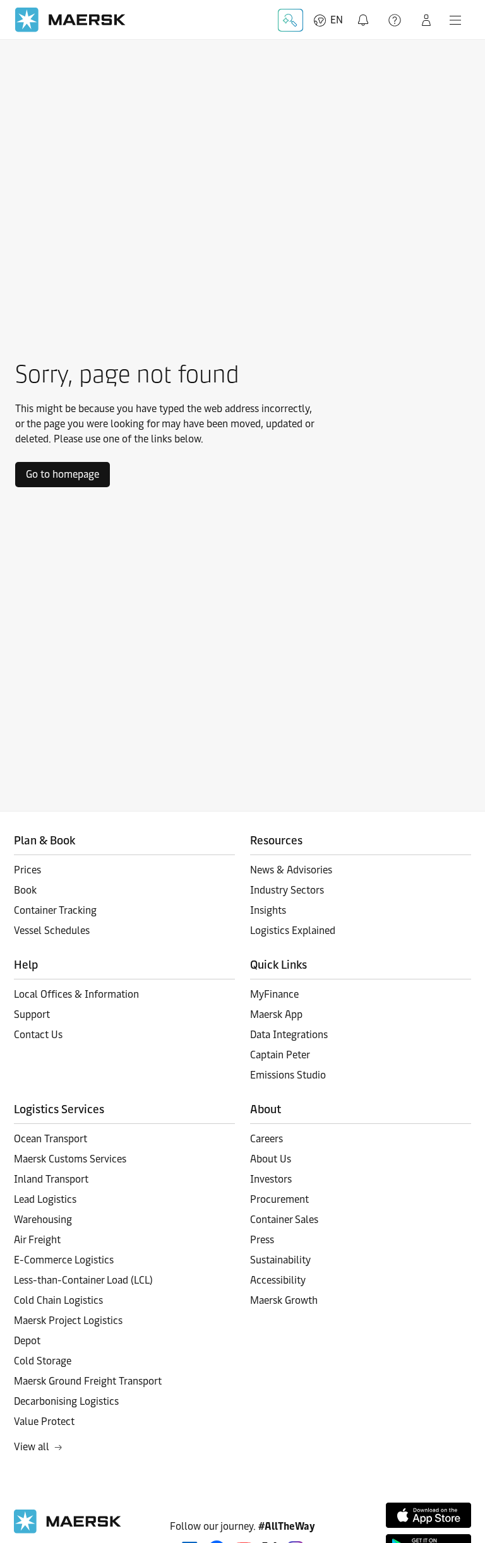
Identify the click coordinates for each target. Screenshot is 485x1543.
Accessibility (278, 1280)
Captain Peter (280, 1055)
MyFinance (274, 994)
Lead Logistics (45, 1199)
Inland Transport (51, 1179)
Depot (27, 1341)
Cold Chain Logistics (58, 1300)
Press (262, 1240)
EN (336, 20)
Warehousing (43, 1220)
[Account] (426, 20)
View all (31, 1447)
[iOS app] (428, 1515)
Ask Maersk (290, 20)
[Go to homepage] (70, 20)
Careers (266, 1139)
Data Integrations (289, 1035)
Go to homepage (62, 474)
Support (396, 20)
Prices (27, 870)
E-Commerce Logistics (64, 1260)
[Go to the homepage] (67, 1530)
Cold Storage (42, 1361)
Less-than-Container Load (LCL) (83, 1280)
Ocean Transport (50, 1139)
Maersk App (276, 1014)
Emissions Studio (288, 1075)
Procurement (279, 1199)
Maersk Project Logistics (68, 1321)
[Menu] (455, 20)
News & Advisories (291, 870)
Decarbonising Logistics (66, 1401)
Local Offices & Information (76, 994)
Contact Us (38, 1035)
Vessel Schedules (52, 931)
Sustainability (280, 1260)
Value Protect (44, 1422)
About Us (270, 1159)
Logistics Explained (292, 931)
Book (25, 890)
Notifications (365, 13)
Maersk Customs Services (70, 1159)
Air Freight (37, 1240)
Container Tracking (55, 910)
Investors (271, 1179)
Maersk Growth (284, 1300)
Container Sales (284, 1220)
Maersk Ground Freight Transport (88, 1381)
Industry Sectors (287, 890)
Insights (268, 910)
